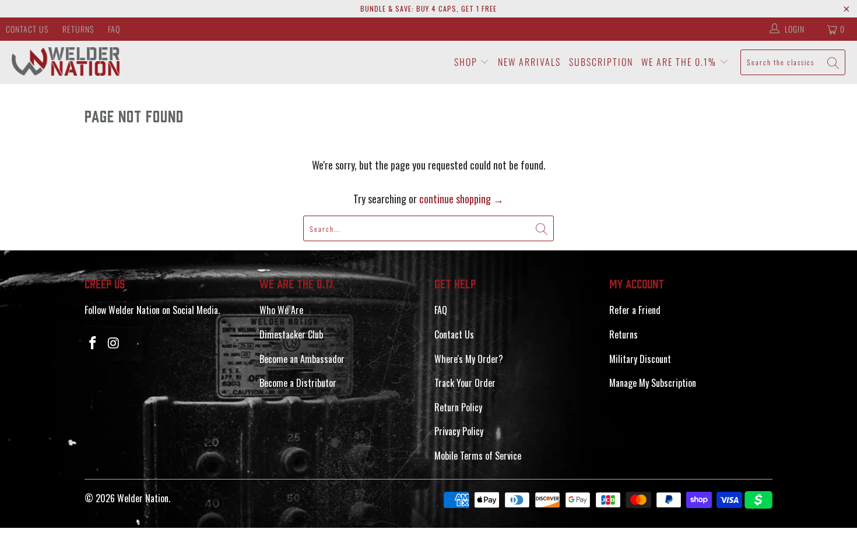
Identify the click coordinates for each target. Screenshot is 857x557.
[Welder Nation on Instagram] (114, 343)
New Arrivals (529, 62)
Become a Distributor (297, 383)
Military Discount (640, 359)
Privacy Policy (458, 431)
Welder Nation (142, 498)
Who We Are (281, 310)
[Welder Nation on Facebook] (93, 343)
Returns (78, 29)
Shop (467, 62)
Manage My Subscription (652, 383)
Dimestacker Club (291, 334)
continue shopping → (461, 198)
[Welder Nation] (66, 62)
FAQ (114, 29)
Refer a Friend (635, 310)
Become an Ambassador (302, 359)
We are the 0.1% (680, 62)
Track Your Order (465, 383)
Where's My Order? (468, 359)
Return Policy (458, 407)
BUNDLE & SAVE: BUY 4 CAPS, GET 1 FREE (428, 8)
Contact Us (27, 29)
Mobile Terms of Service (477, 456)
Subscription (601, 62)
